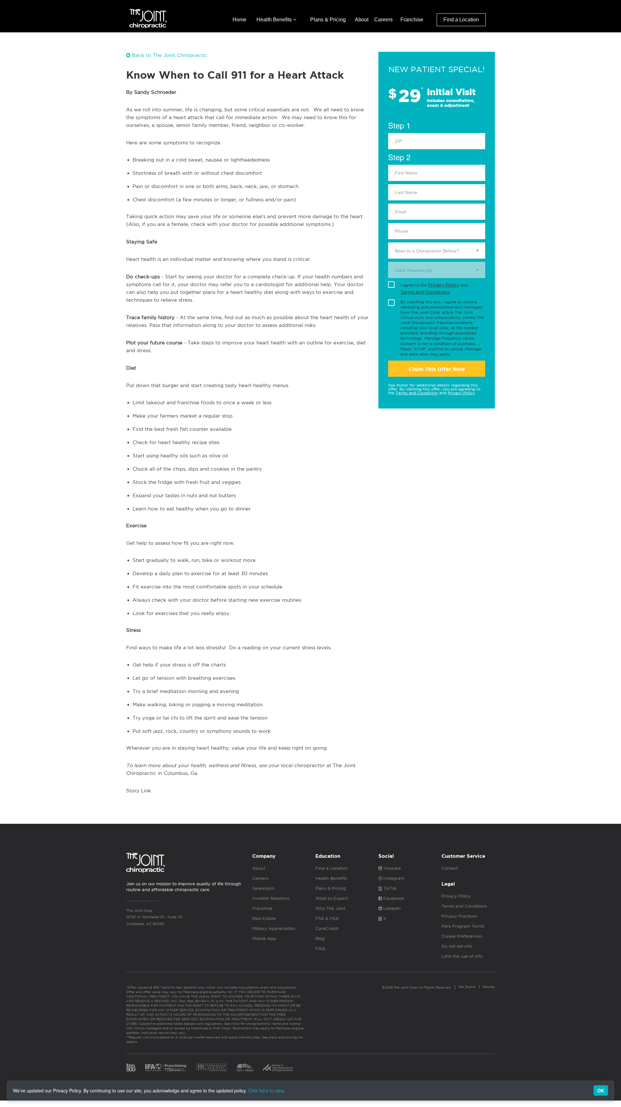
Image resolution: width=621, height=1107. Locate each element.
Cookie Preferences (461, 936)
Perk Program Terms (462, 926)
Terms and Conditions (425, 292)
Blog (320, 938)
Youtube (391, 868)
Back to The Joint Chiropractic (168, 55)
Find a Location (461, 19)
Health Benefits (274, 19)
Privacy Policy (443, 284)
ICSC (278, 1067)
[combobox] (436, 250)
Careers (383, 19)
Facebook (393, 898)
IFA (166, 1067)
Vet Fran (244, 1067)
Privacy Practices (459, 916)
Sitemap (489, 987)
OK (600, 1090)
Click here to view (266, 1090)
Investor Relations (270, 898)
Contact (449, 868)
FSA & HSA (327, 918)
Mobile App (264, 938)
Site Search (467, 987)
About (361, 19)
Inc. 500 (131, 1067)
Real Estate (264, 918)
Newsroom (263, 888)
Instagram (393, 878)
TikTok (389, 888)
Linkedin (391, 908)
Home (239, 19)
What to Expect (331, 898)
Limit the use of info (462, 956)
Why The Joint (330, 908)
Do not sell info (456, 946)
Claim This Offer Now (437, 369)
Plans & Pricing (328, 19)
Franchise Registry (211, 1067)
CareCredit (326, 928)
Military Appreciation (273, 928)
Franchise (411, 19)
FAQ (320, 948)
